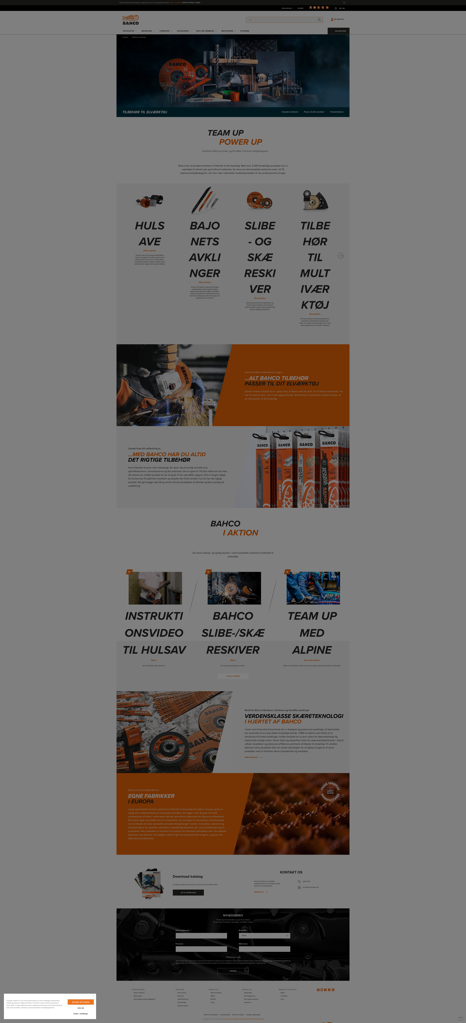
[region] (50, 1006)
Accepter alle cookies (80, 1002)
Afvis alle (81, 1008)
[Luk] (93, 996)
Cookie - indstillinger (80, 1014)
